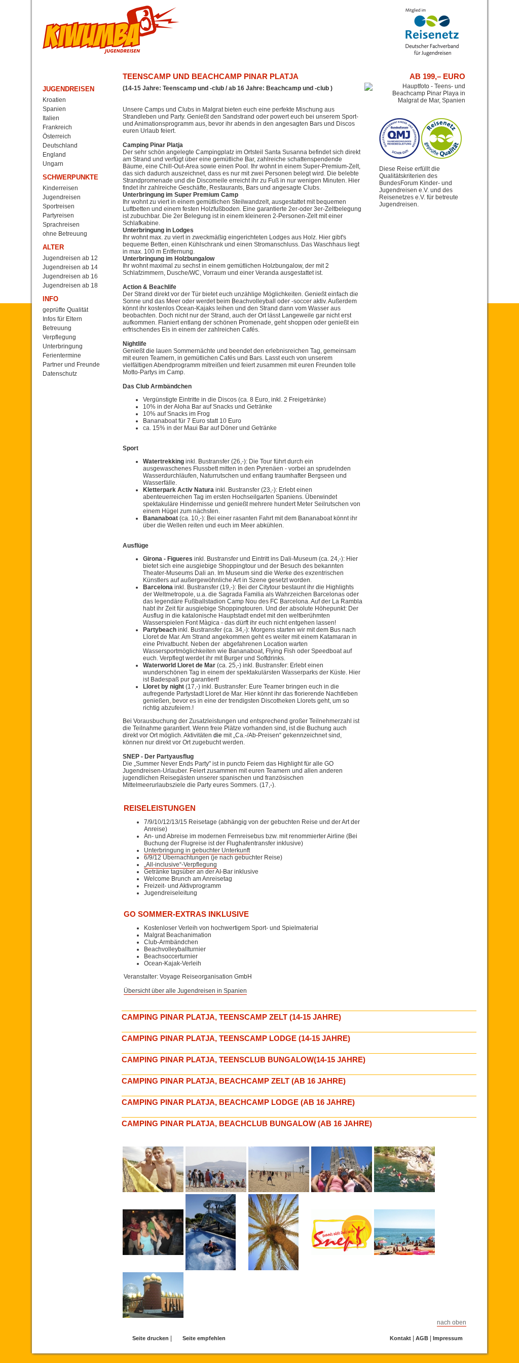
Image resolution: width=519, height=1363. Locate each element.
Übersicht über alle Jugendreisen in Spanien (185, 990)
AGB (422, 1338)
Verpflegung (59, 337)
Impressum (448, 1338)
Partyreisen (58, 215)
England (54, 154)
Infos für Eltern (62, 318)
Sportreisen (59, 206)
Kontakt (400, 1338)
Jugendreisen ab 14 (70, 267)
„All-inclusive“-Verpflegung (180, 864)
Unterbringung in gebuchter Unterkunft (197, 850)
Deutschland (60, 145)
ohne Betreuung (65, 233)
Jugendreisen (68, 89)
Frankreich (57, 127)
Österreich (57, 136)
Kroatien (54, 99)
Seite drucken (150, 1338)
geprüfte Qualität (65, 309)
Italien (51, 118)
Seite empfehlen (204, 1338)
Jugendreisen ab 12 (70, 258)
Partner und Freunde (71, 364)
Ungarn (53, 163)
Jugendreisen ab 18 (70, 285)
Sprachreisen (61, 224)
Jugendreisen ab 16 (70, 276)
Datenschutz (60, 373)
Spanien (54, 109)
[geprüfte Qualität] (399, 156)
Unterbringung (63, 346)
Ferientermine (62, 355)
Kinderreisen (60, 188)
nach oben (451, 1322)
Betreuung (57, 328)
